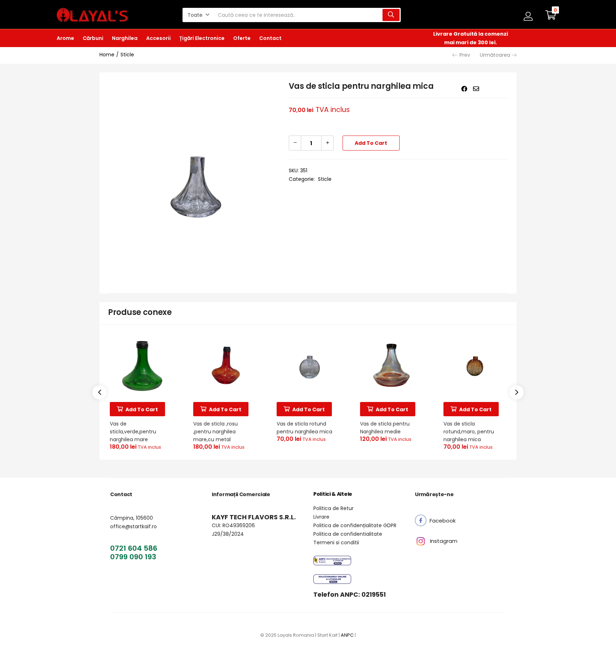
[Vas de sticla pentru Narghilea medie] (391, 365)
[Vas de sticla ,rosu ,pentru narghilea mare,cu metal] (224, 365)
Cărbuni (93, 38)
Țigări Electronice (202, 38)
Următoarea (495, 54)
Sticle (127, 54)
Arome (65, 38)
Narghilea (125, 38)
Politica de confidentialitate (347, 534)
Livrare (321, 516)
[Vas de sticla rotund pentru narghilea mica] (308, 365)
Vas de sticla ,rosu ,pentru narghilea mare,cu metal (215, 431)
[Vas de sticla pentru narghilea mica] (464, 89)
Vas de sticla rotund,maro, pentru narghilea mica (468, 431)
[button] (199, 15)
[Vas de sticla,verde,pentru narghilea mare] (141, 365)
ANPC (347, 635)
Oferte (242, 38)
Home (106, 54)
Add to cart (371, 143)
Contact (270, 38)
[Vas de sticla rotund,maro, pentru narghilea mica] (475, 365)
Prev (465, 54)
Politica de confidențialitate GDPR (354, 525)
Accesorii (158, 38)
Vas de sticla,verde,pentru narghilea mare (133, 431)
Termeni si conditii (336, 542)
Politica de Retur (333, 508)
